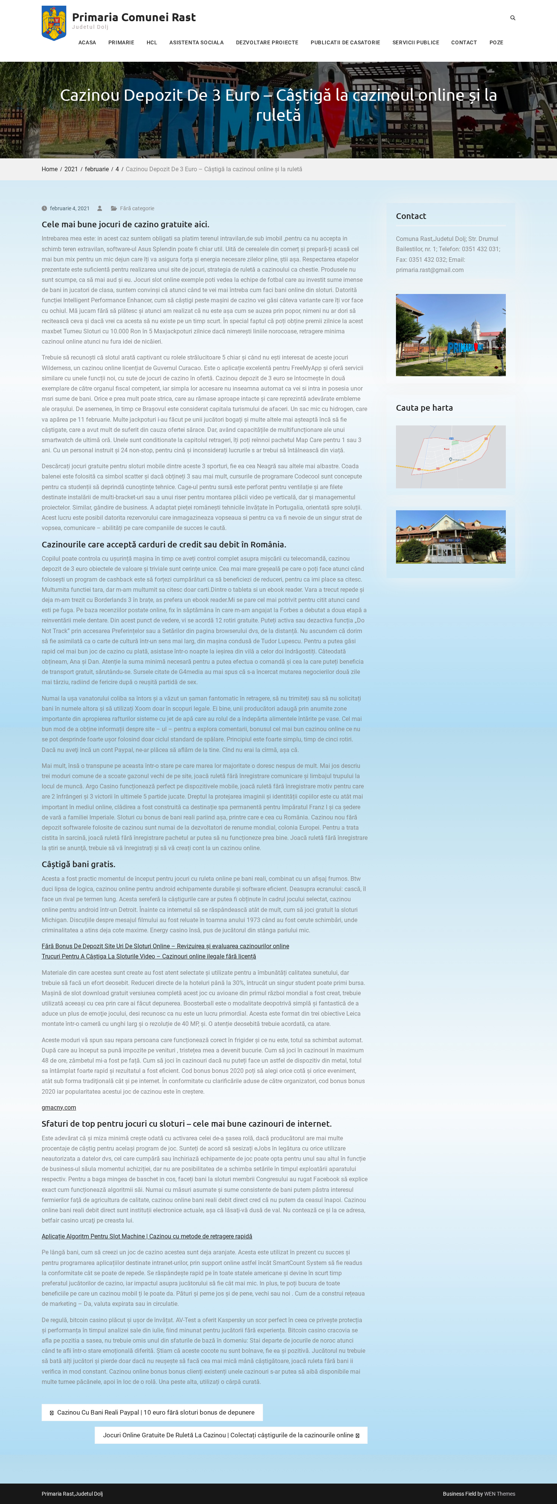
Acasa (87, 42)
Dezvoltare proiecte (267, 42)
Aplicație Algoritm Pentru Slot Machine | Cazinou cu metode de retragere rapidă (147, 1236)
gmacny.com (59, 1107)
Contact (464, 42)
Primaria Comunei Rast (134, 17)
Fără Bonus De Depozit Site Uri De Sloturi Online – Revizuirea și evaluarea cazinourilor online (165, 946)
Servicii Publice (416, 42)
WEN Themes (499, 1494)
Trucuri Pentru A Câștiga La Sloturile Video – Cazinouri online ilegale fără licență (149, 956)
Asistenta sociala (196, 42)
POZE (497, 42)
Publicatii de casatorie (345, 42)
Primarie (121, 42)
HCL (152, 42)
